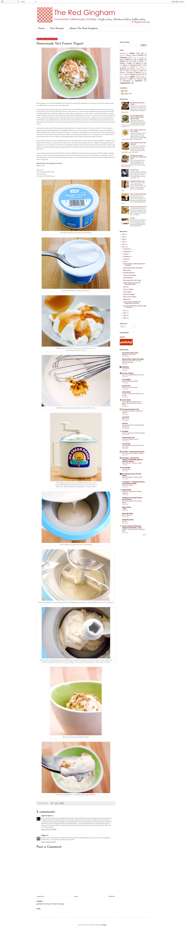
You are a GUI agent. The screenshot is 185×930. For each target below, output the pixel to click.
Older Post (112, 896)
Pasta (129, 63)
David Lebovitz (126, 400)
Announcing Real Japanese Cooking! (132, 453)
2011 (123, 247)
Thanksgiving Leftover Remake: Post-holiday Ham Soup (138, 157)
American (122, 53)
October (125, 254)
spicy (145, 79)
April (124, 315)
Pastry (138, 63)
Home (41, 28)
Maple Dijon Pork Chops (129, 354)
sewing (139, 79)
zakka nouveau (126, 507)
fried (121, 77)
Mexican (141, 61)
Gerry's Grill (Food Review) (138, 194)
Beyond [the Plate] (127, 513)
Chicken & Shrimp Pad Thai (138, 207)
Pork (145, 63)
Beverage (122, 55)
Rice (145, 65)
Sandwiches (141, 67)
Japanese (122, 61)
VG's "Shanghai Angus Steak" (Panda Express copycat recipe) (137, 117)
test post (124, 521)
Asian (132, 53)
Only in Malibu (127, 292)
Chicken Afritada (128, 278)
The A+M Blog (126, 444)
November (126, 251)
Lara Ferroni (125, 417)
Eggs (121, 59)
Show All (145, 534)
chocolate (130, 72)
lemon (142, 77)
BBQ (142, 53)
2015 (123, 237)
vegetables (138, 81)
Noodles (122, 63)
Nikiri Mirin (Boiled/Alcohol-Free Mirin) (133, 374)
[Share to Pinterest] (63, 803)
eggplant (132, 74)
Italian (141, 59)
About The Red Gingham (83, 28)
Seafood (123, 69)
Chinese (123, 57)
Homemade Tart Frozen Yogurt (132, 280)
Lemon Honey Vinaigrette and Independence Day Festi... (132, 302)
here (106, 157)
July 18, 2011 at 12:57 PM (48, 829)
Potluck (125, 65)
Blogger (104, 925)
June (124, 310)
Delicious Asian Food (128, 437)
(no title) (132, 218)
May (124, 313)
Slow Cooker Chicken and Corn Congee (137, 130)
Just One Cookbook (128, 373)
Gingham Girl (128, 93)
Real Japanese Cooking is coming (131, 463)
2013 (123, 242)
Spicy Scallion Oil (127, 515)
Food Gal (125, 423)
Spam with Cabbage (129, 294)
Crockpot (141, 57)
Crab (134, 57)
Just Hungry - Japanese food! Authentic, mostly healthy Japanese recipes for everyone (132, 459)
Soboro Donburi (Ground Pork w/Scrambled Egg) (131, 283)
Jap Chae (126, 287)
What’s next (125, 418)
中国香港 (124, 508)
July (124, 261)
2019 (123, 234)
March (125, 318)
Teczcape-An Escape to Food (130, 409)
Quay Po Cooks (46, 816)
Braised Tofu (126, 299)
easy (126, 74)
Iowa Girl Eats (126, 386)
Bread (128, 55)
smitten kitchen (126, 392)
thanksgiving (126, 81)
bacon (135, 70)
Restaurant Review (135, 65)
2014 (123, 239)
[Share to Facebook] (61, 803)
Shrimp (132, 69)
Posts (124, 326)
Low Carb (132, 61)
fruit (126, 77)
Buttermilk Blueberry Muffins (130, 381)
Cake (133, 55)
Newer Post (40, 896)
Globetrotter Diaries (127, 519)
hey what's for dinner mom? (130, 353)
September (126, 256)
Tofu (127, 70)
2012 (123, 244)
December (126, 249)
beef (141, 70)
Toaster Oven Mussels (129, 275)
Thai (121, 70)
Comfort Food (134, 170)
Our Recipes (57, 28)
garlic (132, 77)
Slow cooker (141, 69)
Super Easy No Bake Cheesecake (133, 268)
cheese (122, 72)
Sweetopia (125, 431)
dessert (138, 72)
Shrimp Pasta (127, 270)
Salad (124, 67)
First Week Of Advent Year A (130, 439)
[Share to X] (59, 803)
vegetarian (125, 83)
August (125, 259)
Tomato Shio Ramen (127, 485)
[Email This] (55, 803)
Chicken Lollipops (128, 289)
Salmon (132, 67)
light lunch (123, 79)
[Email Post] (51, 803)
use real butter (126, 467)
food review (141, 74)
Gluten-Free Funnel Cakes (129, 387)
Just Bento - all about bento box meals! (133, 451)
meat (131, 79)
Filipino (127, 59)
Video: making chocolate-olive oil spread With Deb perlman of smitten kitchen (132, 403)
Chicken (140, 55)
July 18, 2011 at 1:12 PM (48, 842)
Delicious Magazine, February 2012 (132, 477)
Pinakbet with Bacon (129, 272)
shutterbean (125, 367)
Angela (43, 835)
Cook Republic (126, 379)
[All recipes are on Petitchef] (126, 345)
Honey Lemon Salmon (129, 297)
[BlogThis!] (57, 803)
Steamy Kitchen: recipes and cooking (133, 359)
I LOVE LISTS (126, 368)
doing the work (126, 469)
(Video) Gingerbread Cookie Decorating (133, 433)
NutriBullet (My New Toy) (137, 181)
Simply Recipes (126, 490)
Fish (135, 59)
